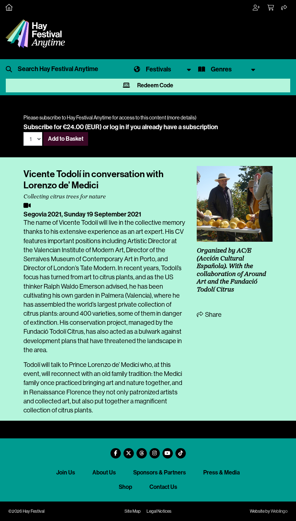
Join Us (65, 472)
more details (181, 118)
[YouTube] (167, 450)
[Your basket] (271, 8)
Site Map (133, 511)
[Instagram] (154, 450)
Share (213, 314)
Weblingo (279, 511)
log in (117, 127)
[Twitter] (128, 450)
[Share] (284, 8)
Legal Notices (159, 511)
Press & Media (221, 472)
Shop (125, 486)
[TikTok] (180, 450)
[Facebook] (115, 450)
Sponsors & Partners (159, 472)
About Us (104, 472)
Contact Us (163, 486)
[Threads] (141, 450)
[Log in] (257, 8)
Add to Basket (65, 138)
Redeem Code (154, 85)
